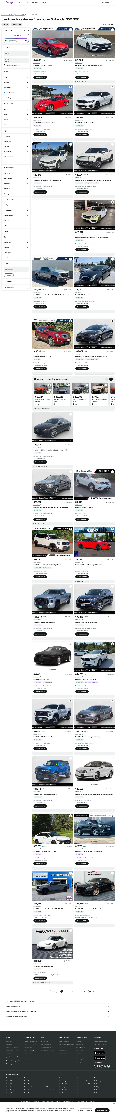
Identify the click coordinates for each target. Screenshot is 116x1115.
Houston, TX (79, 1044)
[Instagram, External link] (105, 1066)
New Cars (9, 1044)
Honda (26, 1078)
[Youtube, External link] (102, 1066)
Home (3, 15)
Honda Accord (28, 1087)
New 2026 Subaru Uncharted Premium (42, 400)
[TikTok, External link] (95, 1066)
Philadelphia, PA (80, 1056)
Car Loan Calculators (65, 1041)
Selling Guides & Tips (47, 1050)
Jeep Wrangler (63, 1081)
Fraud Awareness (82, 1101)
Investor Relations (47, 1101)
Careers (58, 1101)
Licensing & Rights (68, 1101)
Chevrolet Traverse (82, 1087)
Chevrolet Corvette (82, 1081)
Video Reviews (28, 1059)
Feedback (92, 1101)
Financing (9, 1064)
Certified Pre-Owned (12, 1047)
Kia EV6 (96, 1093)
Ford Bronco (45, 1084)
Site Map (61, 1059)
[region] (58, 1108)
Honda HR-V (27, 1093)
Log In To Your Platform (100, 1044)
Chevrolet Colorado (82, 1093)
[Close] (114, 1104)
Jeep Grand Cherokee (65, 1084)
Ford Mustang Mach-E (48, 1090)
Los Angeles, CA (80, 1047)
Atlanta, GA (79, 1053)
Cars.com (65, 1108)
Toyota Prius (9, 1084)
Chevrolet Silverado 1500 (83, 1084)
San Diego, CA (80, 1062)
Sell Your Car (44, 1041)
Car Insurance (63, 1053)
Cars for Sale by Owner (12, 1050)
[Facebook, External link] (98, 1066)
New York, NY (80, 1059)
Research (35, 2)
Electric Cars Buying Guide (13, 1061)
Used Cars (9, 1041)
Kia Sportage (97, 1081)
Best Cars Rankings (29, 1050)
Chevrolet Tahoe (81, 1090)
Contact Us (36, 1101)
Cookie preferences (86, 1110)
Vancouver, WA (19, 15)
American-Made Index (30, 1056)
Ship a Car (62, 1047)
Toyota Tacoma (10, 1087)
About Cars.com (25, 1101)
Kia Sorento (97, 1084)
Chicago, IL (79, 1041)
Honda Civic (27, 1084)
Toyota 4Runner (10, 1093)
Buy (20, 2)
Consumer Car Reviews (30, 1041)
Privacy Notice (20, 1108)
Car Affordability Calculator (66, 1044)
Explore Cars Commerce (101, 1041)
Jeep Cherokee (63, 1093)
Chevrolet (79, 1078)
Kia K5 (96, 1090)
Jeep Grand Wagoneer (65, 1090)
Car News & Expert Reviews (31, 1044)
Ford (43, 1078)
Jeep (60, 1078)
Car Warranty (62, 1050)
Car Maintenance (63, 1056)
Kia (95, 1078)
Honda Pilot (27, 1090)
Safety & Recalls (28, 1053)
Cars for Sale (10, 15)
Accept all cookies (102, 1110)
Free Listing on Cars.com (48, 1047)
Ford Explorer (45, 1093)
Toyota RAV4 (9, 1081)
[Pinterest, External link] (108, 1066)
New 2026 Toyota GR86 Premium (60, 400)
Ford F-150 (45, 1087)
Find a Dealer (10, 1053)
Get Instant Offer (46, 1044)
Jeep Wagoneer (63, 1087)
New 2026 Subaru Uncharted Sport (80, 400)
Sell (27, 2)
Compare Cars (28, 1047)
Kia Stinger (97, 1087)
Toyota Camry (10, 1090)
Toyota (8, 1078)
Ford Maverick (45, 1081)
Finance (44, 2)
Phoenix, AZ (79, 1050)
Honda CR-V (27, 1081)
